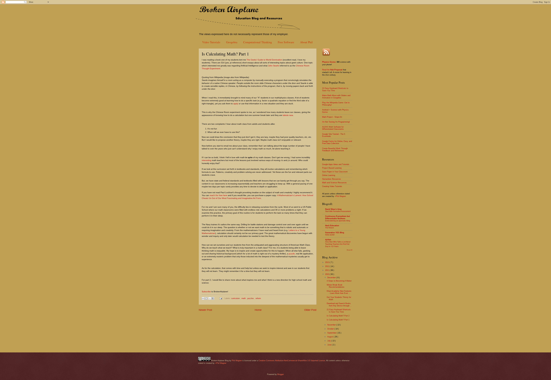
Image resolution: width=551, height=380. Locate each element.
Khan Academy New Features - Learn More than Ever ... (339, 292)
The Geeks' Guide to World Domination (264, 60)
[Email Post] (221, 298)
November (331, 325)
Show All (349, 250)
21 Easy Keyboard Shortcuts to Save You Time (339, 310)
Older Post (310, 309)
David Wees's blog (333, 209)
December (331, 277)
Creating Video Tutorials (332, 186)
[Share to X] (209, 298)
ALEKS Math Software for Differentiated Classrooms (333, 128)
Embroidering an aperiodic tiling (337, 221)
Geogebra (231, 42)
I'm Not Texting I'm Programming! (336, 122)
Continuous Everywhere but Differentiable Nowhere (337, 217)
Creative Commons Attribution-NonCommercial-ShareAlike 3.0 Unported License (292, 360)
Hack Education (332, 225)
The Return (329, 228)
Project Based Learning (332, 168)
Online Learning (328, 175)
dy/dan (328, 240)
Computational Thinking (257, 42)
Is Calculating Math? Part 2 (338, 316)
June (329, 345)
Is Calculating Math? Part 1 (338, 320)
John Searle (273, 66)
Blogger (280, 374)
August (330, 337)
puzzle (292, 254)
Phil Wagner (237, 360)
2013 (327, 262)
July (329, 341)
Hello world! (329, 235)
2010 (327, 274)
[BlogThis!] (206, 298)
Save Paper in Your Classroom (335, 172)
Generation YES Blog (334, 233)
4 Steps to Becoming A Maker (339, 281)
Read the (326, 70)
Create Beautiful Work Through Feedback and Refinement (335, 149)
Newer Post (205, 309)
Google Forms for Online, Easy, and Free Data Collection (337, 142)
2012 (327, 266)
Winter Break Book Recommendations (335, 286)
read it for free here (218, 195)
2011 (327, 270)
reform (258, 298)
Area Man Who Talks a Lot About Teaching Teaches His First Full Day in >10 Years (337, 244)
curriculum (235, 298)
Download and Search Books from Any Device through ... (339, 304)
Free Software (286, 42)
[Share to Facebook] (213, 298)
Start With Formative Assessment (338, 211)
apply (235, 104)
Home (258, 309)
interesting (206, 160)
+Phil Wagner (340, 196)
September (332, 333)
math (243, 298)
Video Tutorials (211, 42)
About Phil (306, 42)
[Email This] (203, 298)
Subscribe (206, 292)
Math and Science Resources (334, 183)
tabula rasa (288, 115)
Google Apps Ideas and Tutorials (335, 164)
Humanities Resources (331, 179)
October (330, 329)
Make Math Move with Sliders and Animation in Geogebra (336, 96)
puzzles (250, 298)
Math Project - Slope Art (332, 117)
